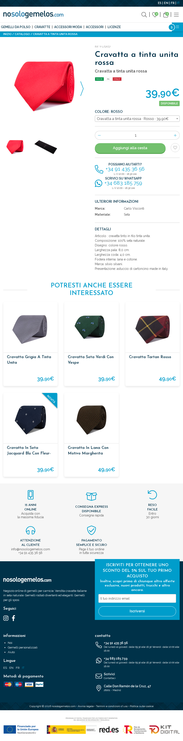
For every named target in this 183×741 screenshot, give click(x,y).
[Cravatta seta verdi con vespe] (91, 329)
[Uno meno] (99, 135)
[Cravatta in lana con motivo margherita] (91, 419)
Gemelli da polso (15, 27)
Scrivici (110, 676)
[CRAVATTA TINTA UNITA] (45, 86)
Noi (10, 642)
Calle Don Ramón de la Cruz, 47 (127, 688)
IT (178, 3)
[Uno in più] (175, 135)
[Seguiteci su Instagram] (5, 618)
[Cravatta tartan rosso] (152, 329)
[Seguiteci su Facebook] (13, 618)
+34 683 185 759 (141, 662)
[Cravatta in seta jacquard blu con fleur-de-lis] (30, 419)
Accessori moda (68, 27)
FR (173, 3)
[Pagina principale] (33, 14)
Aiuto (11, 652)
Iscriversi (137, 611)
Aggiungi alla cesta (130, 148)
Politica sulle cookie (142, 706)
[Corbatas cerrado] (46, 147)
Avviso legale (86, 706)
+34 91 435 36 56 (141, 646)
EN (166, 3)
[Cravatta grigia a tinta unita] (30, 329)
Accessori (95, 27)
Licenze (114, 27)
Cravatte (42, 27)
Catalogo (22, 34)
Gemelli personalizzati (22, 647)
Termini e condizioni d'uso (112, 706)
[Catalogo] (176, 14)
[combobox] (137, 119)
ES (159, 3)
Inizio (7, 34)
